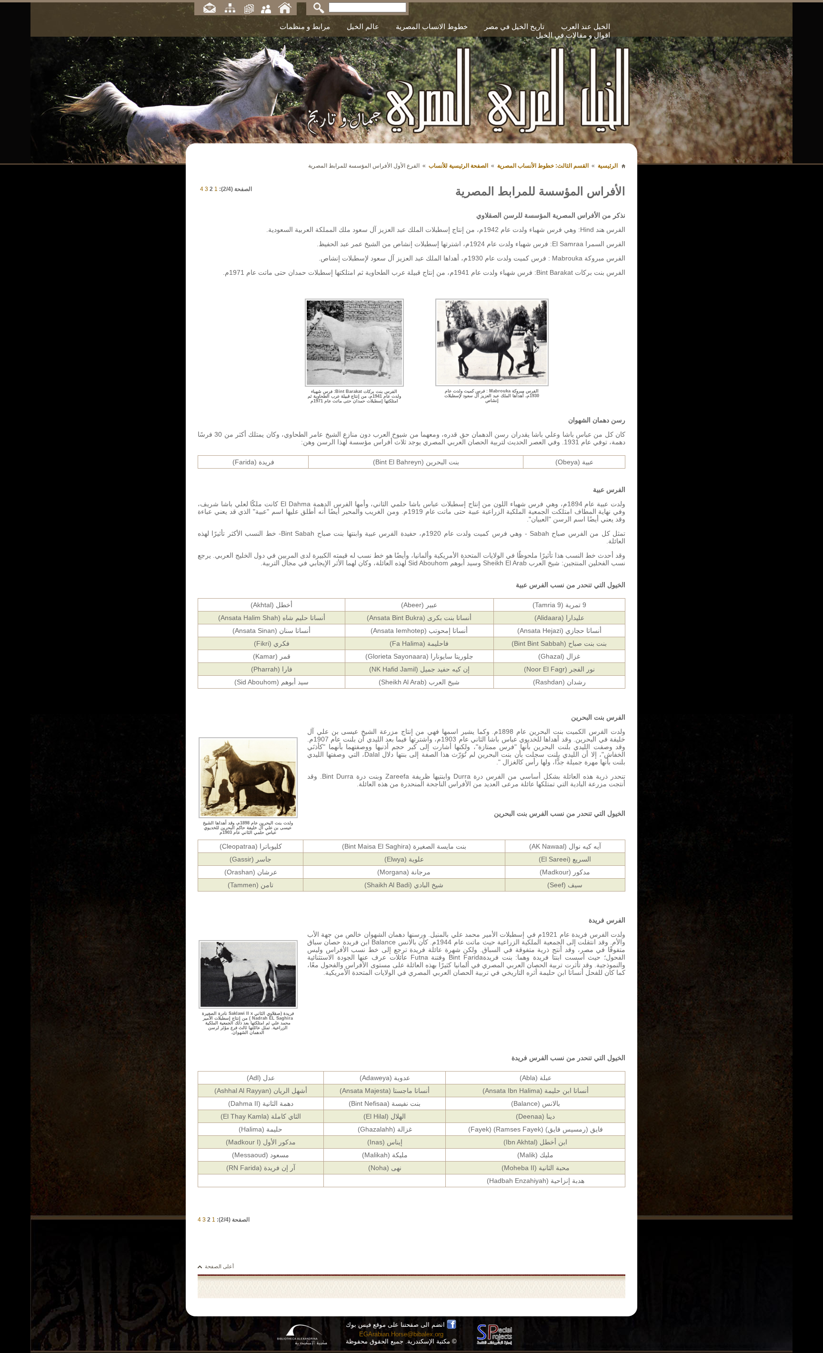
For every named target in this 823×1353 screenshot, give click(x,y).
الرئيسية (608, 165)
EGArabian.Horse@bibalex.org (401, 1334)
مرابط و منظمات (305, 26)
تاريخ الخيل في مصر (514, 26)
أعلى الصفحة (219, 1266)
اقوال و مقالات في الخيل (573, 35)
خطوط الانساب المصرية (432, 26)
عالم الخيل (363, 26)
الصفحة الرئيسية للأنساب (458, 165)
